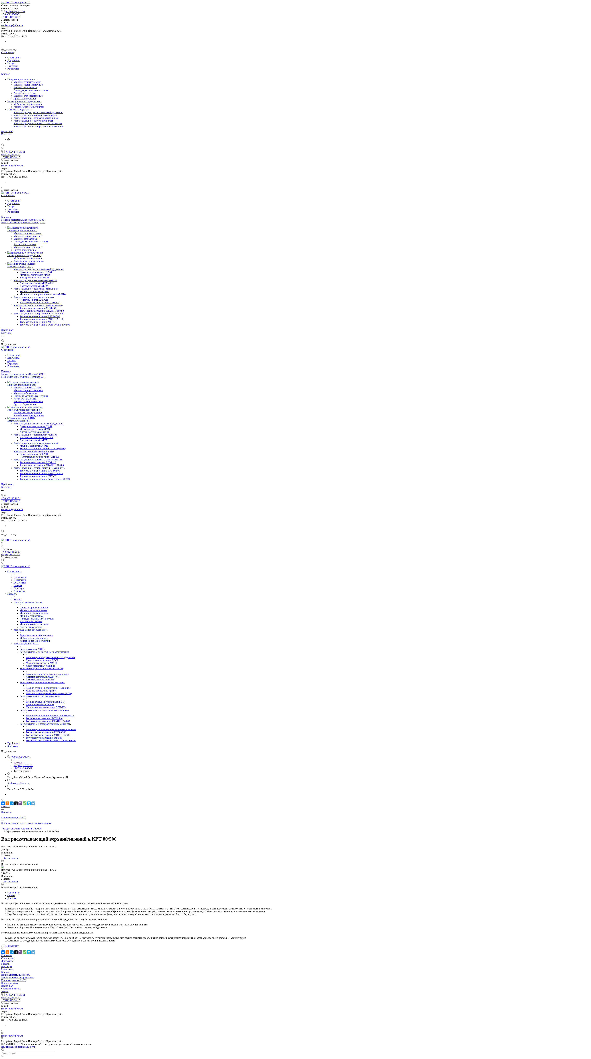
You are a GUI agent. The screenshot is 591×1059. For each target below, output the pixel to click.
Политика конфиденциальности (18, 1046)
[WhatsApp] (24, 803)
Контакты (6, 134)
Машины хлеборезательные (28, 95)
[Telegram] (33, 803)
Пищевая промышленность (22, 79)
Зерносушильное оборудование (24, 101)
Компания (6, 955)
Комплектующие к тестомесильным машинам (38, 123)
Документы (13, 60)
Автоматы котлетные (25, 93)
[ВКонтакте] (3, 803)
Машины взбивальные (25, 87)
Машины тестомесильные (27, 82)
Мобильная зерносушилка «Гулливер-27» (23, 222)
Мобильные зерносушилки (28, 104)
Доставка (12, 898)
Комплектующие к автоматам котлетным (35, 115)
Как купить (13, 892)
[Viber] (20, 803)
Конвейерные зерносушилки (29, 107)
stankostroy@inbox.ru (12, 25)
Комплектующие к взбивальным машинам (36, 118)
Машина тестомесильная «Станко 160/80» (23, 219)
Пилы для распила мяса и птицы (31, 90)
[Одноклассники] (7, 803)
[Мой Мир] (12, 803)
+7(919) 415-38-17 (10, 17)
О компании (7, 52)
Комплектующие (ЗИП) (20, 109)
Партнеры (12, 66)
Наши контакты (9, 983)
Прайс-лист (7, 131)
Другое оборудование (25, 98)
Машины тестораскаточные (28, 84)
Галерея (11, 63)
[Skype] (29, 803)
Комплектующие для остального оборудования (38, 112)
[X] (16, 803)
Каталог (5, 74)
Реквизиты (13, 68)
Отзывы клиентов (10, 988)
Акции (4, 991)
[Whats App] (8, 139)
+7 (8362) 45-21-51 (15, 11)
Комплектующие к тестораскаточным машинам (39, 126)
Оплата (11, 895)
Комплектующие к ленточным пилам (33, 120)
